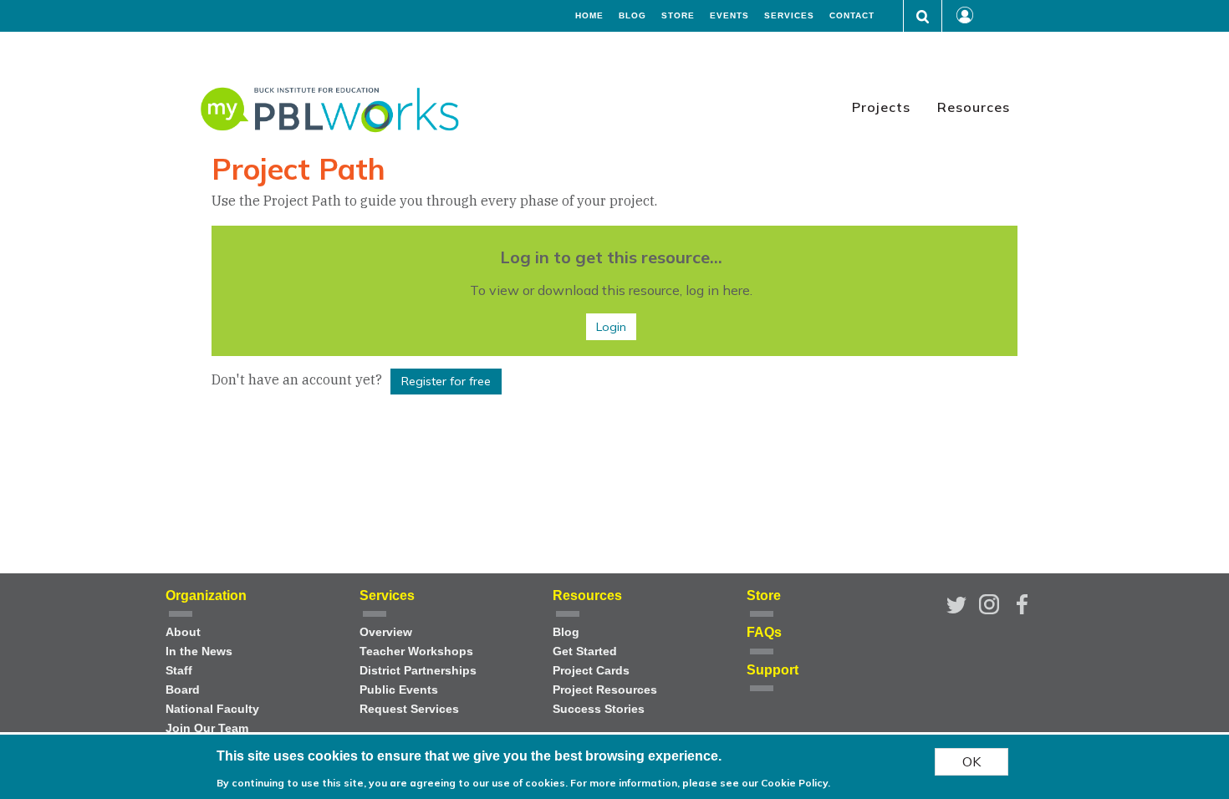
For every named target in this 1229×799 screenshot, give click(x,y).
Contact (852, 16)
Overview (386, 632)
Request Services (409, 709)
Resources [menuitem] (973, 107)
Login (611, 326)
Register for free (446, 381)
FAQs (764, 632)
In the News (199, 651)
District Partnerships (418, 670)
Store (678, 16)
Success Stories (599, 709)
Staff (179, 670)
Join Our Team (207, 728)
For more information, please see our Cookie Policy (699, 782)
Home (589, 16)
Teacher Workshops (416, 651)
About (183, 632)
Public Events (399, 690)
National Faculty (212, 709)
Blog (632, 16)
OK (971, 761)
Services (789, 16)
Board (183, 690)
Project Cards (591, 670)
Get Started (585, 651)
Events (729, 16)
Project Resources (605, 690)
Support (772, 670)
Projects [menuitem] (881, 107)
